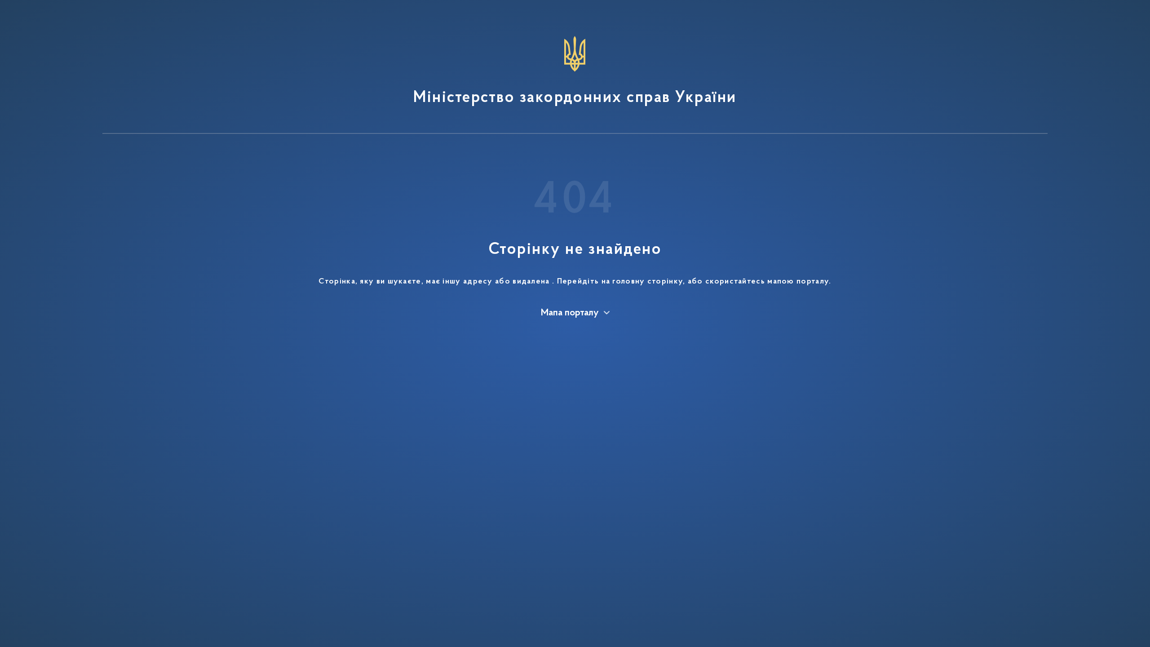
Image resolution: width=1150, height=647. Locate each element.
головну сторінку (647, 282)
